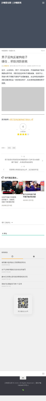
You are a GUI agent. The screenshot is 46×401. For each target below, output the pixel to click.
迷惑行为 (12, 51)
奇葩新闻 (5, 51)
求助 (9, 148)
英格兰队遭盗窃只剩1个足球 (12, 284)
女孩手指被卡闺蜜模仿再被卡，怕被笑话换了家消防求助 (9, 199)
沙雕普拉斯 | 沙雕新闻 (11, 2)
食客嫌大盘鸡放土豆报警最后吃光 (14, 262)
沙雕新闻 (6, 66)
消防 (14, 148)
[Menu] (43, 2)
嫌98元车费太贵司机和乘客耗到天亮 (15, 277)
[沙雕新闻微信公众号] (23, 390)
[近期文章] (12, 256)
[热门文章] (33, 256)
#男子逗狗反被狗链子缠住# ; (20, 119)
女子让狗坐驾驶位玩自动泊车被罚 (14, 269)
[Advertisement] (23, 24)
